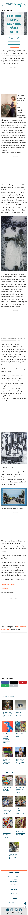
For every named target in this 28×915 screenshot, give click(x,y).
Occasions (14, 893)
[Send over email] (5, 685)
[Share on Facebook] (5, 682)
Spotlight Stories (14, 903)
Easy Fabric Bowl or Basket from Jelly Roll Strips (7, 789)
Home (3, 10)
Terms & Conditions (14, 884)
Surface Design (14, 43)
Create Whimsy (14, 47)
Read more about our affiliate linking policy (10, 340)
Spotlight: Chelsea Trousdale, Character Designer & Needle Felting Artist (7, 738)
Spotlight (10, 10)
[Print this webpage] (14, 685)
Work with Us (14, 879)
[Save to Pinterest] (23, 682)
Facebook (4, 589)
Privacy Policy (14, 881)
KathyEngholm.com (8, 584)
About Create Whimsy (14, 877)
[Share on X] (14, 682)
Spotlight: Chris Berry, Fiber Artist (20, 735)
